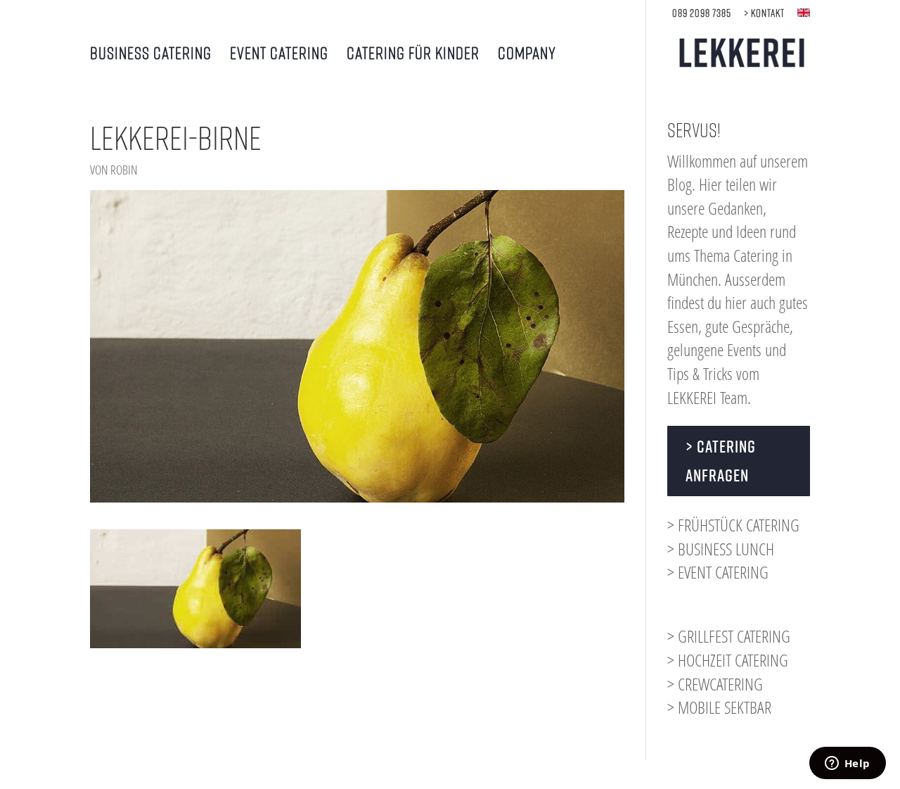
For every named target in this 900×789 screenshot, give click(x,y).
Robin (124, 169)
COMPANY (527, 54)
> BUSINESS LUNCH (720, 548)
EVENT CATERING (279, 54)
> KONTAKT (764, 13)
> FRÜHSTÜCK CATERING (733, 524)
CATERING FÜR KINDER (413, 54)
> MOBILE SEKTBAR (719, 707)
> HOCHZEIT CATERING (727, 659)
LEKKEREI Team (707, 397)
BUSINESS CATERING (151, 54)
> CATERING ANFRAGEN (721, 461)
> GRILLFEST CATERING (728, 636)
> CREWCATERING (715, 683)
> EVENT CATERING (718, 571)
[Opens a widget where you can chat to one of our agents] (847, 764)
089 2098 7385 (701, 13)
